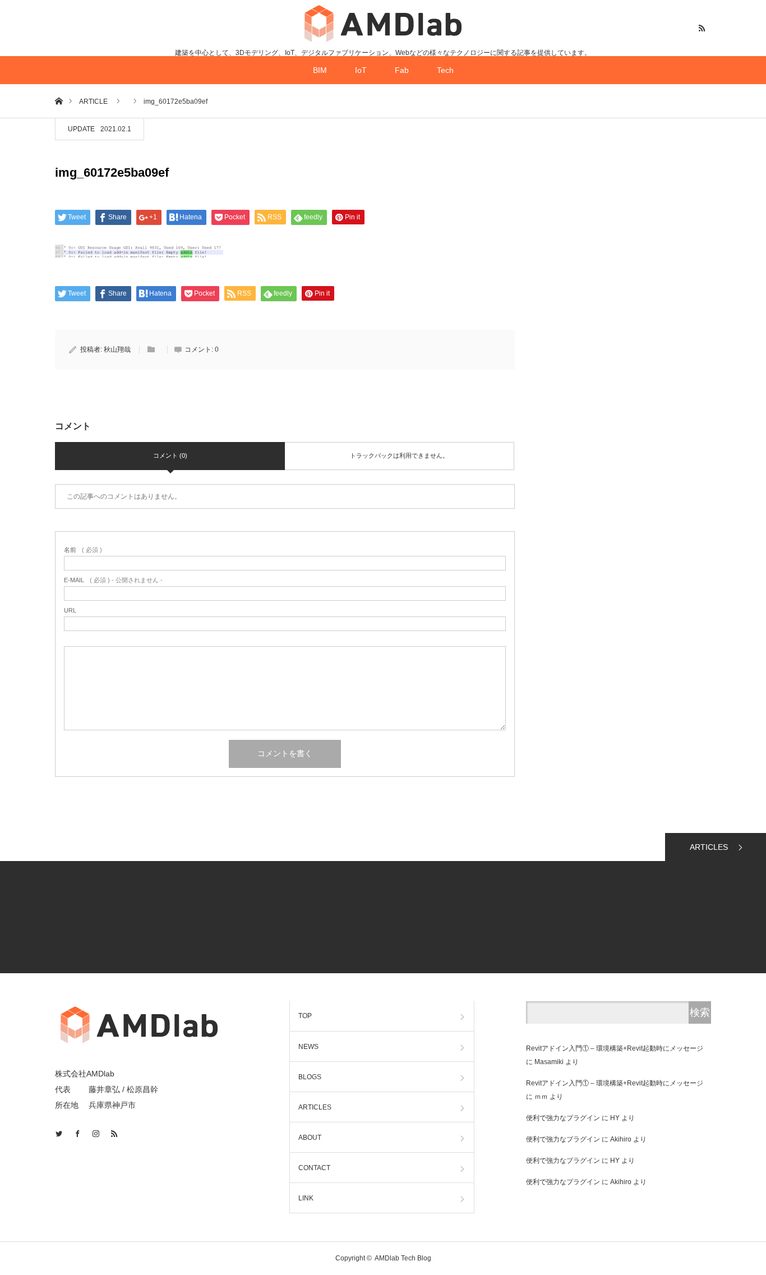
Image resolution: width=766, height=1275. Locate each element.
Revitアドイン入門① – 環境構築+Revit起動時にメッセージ (614, 1048)
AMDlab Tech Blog (403, 1258)
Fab (402, 70)
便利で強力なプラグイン (563, 1118)
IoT (361, 70)
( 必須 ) (83, 550)
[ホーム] (58, 100)
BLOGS (309, 1077)
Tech (445, 70)
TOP (305, 1016)
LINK (305, 1198)
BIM (320, 70)
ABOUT (309, 1137)
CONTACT (314, 1168)
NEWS (308, 1047)
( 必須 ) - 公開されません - (113, 580)
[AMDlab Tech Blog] (383, 23)
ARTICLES (709, 847)
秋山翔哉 (117, 349)
